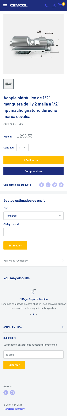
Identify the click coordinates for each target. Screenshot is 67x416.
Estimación (15, 245)
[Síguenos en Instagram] (12, 392)
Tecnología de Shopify (14, 408)
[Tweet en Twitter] (54, 184)
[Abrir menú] (5, 5)
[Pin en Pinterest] (48, 184)
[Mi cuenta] (53, 5)
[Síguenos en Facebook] (5, 392)
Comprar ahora (33, 171)
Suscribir (14, 364)
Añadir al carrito (33, 160)
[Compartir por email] (61, 184)
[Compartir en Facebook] (41, 184)
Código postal (11, 224)
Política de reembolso (15, 260)
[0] (61, 5)
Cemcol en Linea (13, 124)
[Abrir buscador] (47, 5)
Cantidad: (8, 147)
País (5, 207)
